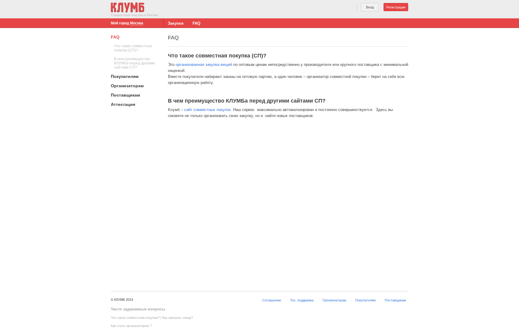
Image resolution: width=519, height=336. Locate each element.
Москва (136, 23)
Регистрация (395, 7)
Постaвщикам (125, 95)
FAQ (196, 23)
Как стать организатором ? (131, 326)
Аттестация (123, 104)
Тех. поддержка (302, 300)
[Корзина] (346, 8)
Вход (370, 7)
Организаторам (127, 85)
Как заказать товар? (177, 317)
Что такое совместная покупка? (135, 317)
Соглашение (271, 300)
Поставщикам (395, 300)
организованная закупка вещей (204, 64)
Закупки (176, 23)
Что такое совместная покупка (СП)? (133, 48)
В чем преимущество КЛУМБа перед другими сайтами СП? (134, 63)
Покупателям (124, 76)
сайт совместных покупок (207, 109)
